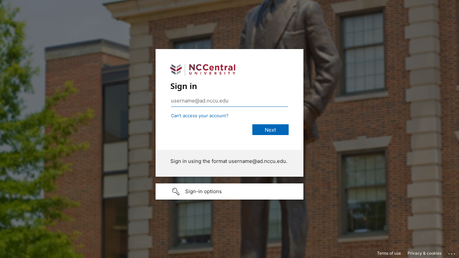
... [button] (452, 252)
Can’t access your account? (199, 115)
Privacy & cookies (425, 253)
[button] (229, 191)
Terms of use (389, 253)
